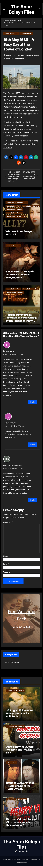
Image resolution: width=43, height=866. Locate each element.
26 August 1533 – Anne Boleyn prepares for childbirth (19, 713)
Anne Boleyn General (31, 206)
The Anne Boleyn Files (21, 9)
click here (7, 147)
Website (6, 572)
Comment (8, 522)
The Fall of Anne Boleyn (14, 59)
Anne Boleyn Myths (14, 209)
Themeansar (21, 862)
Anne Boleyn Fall (11, 34)
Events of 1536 (26, 34)
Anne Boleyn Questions (16, 216)
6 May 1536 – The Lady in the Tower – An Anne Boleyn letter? (20, 274)
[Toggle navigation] (4, 9)
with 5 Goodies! (21, 627)
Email (6, 564)
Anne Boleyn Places (14, 213)
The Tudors (11, 763)
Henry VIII (11, 799)
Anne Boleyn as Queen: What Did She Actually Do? (20, 749)
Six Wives (22, 799)
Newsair (34, 859)
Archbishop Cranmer (31, 55)
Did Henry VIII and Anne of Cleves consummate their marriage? (21, 822)
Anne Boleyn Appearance (16, 203)
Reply (32, 402)
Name (6, 556)
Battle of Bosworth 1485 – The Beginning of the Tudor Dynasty (21, 785)
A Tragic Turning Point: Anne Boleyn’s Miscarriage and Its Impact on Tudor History (21, 319)
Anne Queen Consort (15, 292)
